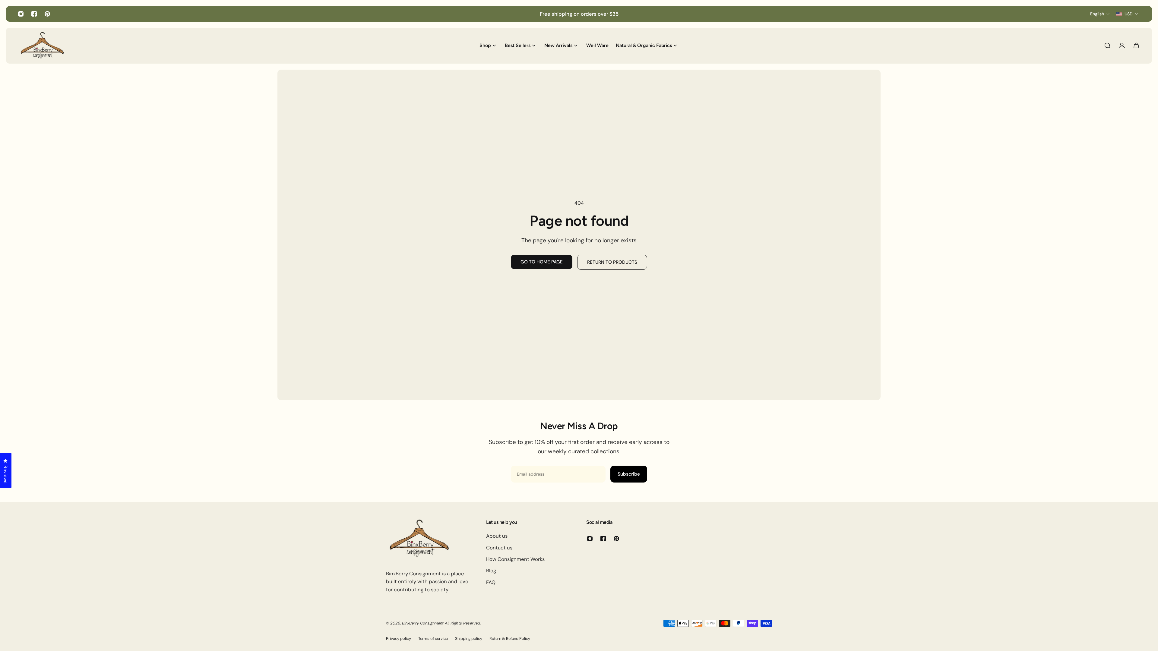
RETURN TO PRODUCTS (612, 262)
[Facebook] (34, 13)
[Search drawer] (1107, 45)
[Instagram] (20, 13)
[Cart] (1136, 45)
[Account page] (1122, 45)
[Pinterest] (47, 13)
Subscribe (629, 474)
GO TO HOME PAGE (541, 262)
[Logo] (42, 45)
